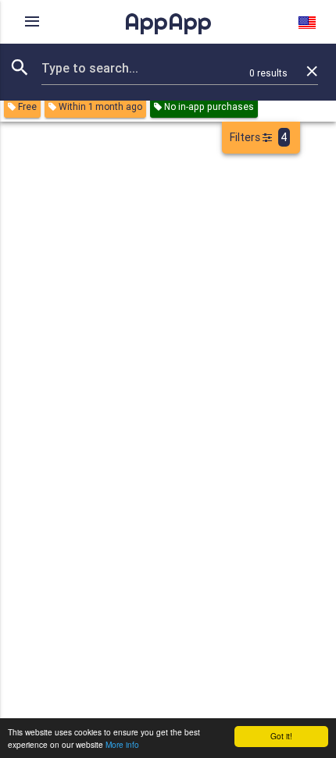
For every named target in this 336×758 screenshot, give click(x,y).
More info (122, 744)
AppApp (168, 21)
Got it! (281, 736)
